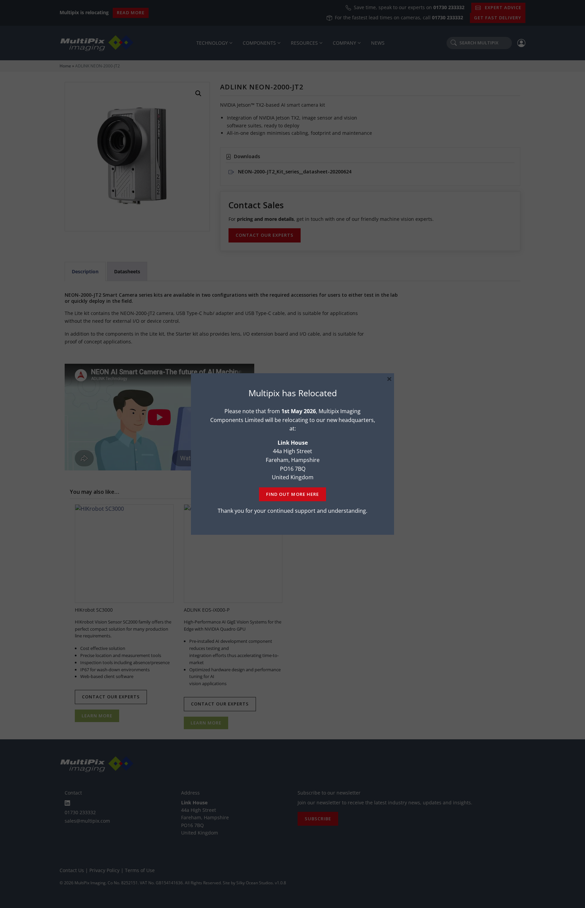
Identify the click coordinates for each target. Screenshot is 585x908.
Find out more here (292, 494)
